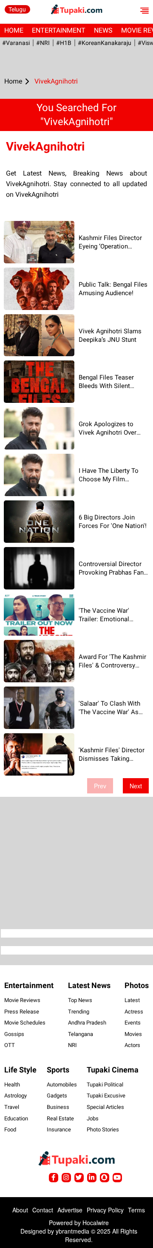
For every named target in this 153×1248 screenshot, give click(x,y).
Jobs (93, 1118)
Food (10, 1129)
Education (16, 1118)
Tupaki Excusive (106, 1095)
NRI (72, 1045)
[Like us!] (53, 1177)
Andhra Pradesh (87, 1022)
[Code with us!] (104, 1177)
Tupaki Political (105, 1084)
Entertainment (58, 30)
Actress (134, 1011)
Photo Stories (103, 1129)
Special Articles (105, 1107)
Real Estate (60, 1118)
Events (133, 1022)
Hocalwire (95, 1222)
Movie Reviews (22, 1000)
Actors (132, 1045)
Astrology (15, 1095)
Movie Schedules (24, 1022)
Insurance (59, 1129)
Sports (58, 1069)
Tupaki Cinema (113, 1069)
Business (58, 1107)
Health (12, 1084)
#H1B (63, 42)
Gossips (14, 1034)
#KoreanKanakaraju (104, 42)
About (20, 1210)
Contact (42, 1210)
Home (13, 30)
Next (136, 786)
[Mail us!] (117, 1177)
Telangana (80, 1034)
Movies (133, 1034)
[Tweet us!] (66, 1177)
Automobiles (62, 1084)
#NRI (43, 42)
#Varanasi (16, 42)
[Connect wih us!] (91, 1177)
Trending (78, 1011)
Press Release (21, 1011)
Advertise (69, 1210)
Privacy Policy (105, 1210)
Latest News (89, 985)
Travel (11, 1107)
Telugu (17, 9)
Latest (132, 1000)
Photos (137, 985)
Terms (136, 1210)
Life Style (20, 1069)
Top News (80, 1000)
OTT (9, 1045)
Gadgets (57, 1095)
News (103, 30)
